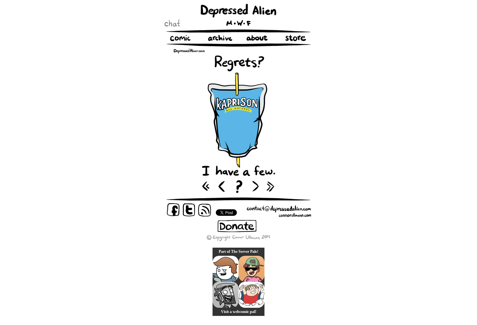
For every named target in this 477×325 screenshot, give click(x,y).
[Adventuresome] (251, 269)
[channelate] (225, 269)
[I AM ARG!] (225, 295)
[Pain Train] (251, 295)
